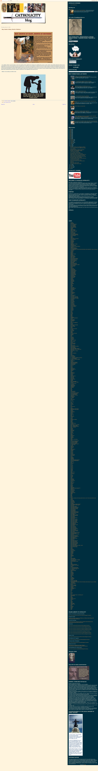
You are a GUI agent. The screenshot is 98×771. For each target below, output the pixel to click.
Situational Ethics (73, 560)
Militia (71, 421)
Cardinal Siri (72, 277)
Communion (72, 295)
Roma (71, 496)
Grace (72, 367)
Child (71, 284)
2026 (70, 129)
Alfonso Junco (73, 230)
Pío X (71, 464)
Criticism (72, 310)
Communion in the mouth (74, 297)
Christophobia (73, 289)
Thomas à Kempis (73, 585)
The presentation (73, 583)
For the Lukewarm (73, 148)
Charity (72, 282)
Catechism (72, 279)
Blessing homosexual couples (75, 264)
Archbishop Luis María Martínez (75, 246)
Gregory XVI (72, 368)
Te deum (72, 577)
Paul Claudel (72, 455)
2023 (70, 132)
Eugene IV (72, 337)
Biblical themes (73, 256)
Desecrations (73, 319)
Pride (71, 477)
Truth (71, 590)
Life (71, 402)
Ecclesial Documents (74, 328)
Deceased (72, 317)
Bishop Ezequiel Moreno (74, 258)
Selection (72, 555)
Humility (72, 379)
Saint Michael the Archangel (75, 533)
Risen (71, 494)
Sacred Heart (73, 501)
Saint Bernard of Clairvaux (75, 511)
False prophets (73, 341)
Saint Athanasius (73, 509)
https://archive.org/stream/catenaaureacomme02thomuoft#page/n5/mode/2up (80, 628)
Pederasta (72, 458)
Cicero (72, 291)
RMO (71, 495)
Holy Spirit (72, 377)
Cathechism (72, 280)
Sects (71, 554)
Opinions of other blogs (74, 439)
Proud (71, 481)
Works (72, 607)
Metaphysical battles (74, 419)
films (71, 353)
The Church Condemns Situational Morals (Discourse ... (78, 158)
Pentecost (72, 461)
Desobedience (73, 320)
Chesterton (72, 283)
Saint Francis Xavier (74, 521)
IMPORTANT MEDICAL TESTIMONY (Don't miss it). (83, 86)
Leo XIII (72, 400)
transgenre (72, 588)
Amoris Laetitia (73, 233)
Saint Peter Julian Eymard (75, 536)
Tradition (72, 587)
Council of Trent (73, 306)
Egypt (71, 331)
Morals (72, 429)
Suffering (72, 572)
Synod (72, 574)
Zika (71, 609)
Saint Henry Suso (73, 523)
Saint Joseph (73, 531)
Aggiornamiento (73, 229)
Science (72, 553)
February (72, 166)
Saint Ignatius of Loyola (74, 524)
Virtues (72, 604)
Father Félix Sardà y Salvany (75, 348)
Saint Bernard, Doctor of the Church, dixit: (76, 153)
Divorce (72, 323)
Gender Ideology (73, 363)
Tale (71, 576)
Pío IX (72, 463)
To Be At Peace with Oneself (74, 151)
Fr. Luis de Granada (74, 358)
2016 (70, 138)
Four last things (73, 356)
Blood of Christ (73, 266)
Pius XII (72, 468)
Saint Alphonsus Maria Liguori (75, 504)
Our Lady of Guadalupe (74, 441)
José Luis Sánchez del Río (75, 392)
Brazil (71, 267)
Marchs (72, 410)
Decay (72, 316)
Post (71, 474)
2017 (70, 137)
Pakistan (72, 447)
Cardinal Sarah (73, 276)
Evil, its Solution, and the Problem (75, 152)
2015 (70, 168)
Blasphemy (72, 262)
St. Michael (72, 569)
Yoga (71, 608)
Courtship (72, 308)
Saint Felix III (73, 518)
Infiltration (72, 387)
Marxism (72, 413)
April (71, 164)
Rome (71, 497)
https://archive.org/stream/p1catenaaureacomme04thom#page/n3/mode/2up (80, 632)
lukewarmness (73, 406)
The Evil (72, 579)
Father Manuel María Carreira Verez (76, 349)
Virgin (71, 602)
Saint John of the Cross (74, 530)
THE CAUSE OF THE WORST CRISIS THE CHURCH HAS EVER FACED (86, 121)
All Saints (72, 231)
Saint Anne (72, 505)
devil (71, 321)
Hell (71, 371)
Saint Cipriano (73, 516)
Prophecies (72, 479)
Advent (72, 228)
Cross (71, 311)
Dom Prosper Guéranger (74, 324)
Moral (71, 427)
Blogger (85, 764)
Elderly (72, 332)
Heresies (72, 372)
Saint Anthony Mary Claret (75, 507)
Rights (72, 493)
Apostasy (72, 242)
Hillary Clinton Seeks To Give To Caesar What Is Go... (78, 154)
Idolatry (72, 380)
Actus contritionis (73, 226)
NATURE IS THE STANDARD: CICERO (76, 150)
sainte (72, 547)
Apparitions (72, 244)
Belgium (72, 254)
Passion (72, 452)
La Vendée (72, 397)
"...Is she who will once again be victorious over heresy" (83, 81)
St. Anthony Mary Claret (74, 567)
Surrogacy (72, 573)
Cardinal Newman (73, 273)
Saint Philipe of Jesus (74, 538)
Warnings (72, 606)
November (72, 140)
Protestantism (73, 480)
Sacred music (73, 502)
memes (5, 102)
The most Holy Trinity (74, 581)
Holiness (72, 375)
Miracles (72, 422)
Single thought (73, 558)
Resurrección (73, 490)
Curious (72, 313)
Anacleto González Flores (74, 234)
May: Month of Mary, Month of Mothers (76, 157)
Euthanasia (72, 338)
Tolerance (72, 586)
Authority (72, 251)
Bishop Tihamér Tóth (74, 260)
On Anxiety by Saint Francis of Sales (75, 163)
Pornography (72, 473)
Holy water (72, 378)
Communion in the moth (74, 296)
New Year (72, 433)
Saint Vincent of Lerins (74, 546)
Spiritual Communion (74, 564)
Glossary (72, 365)
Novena (72, 436)
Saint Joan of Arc (73, 526)
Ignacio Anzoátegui (73, 381)
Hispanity (72, 373)
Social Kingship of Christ (74, 561)
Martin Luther (73, 411)
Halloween (72, 369)
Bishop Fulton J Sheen (74, 259)
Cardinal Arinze (73, 269)
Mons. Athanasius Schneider (75, 424)
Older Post (64, 104)
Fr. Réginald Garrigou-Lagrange (75, 359)
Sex (71, 556)
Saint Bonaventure (73, 513)
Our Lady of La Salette (74, 442)
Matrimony (72, 414)
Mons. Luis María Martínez (75, 426)
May (71, 415)
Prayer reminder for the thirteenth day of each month (78, 156)
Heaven (72, 370)
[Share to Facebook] (13, 100)
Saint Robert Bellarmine (74, 540)
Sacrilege (72, 503)
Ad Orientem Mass (73, 227)
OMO (71, 438)
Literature (72, 404)
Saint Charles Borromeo (74, 515)
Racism (72, 485)
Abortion (72, 222)
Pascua (72, 451)
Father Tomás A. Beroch (74, 350)
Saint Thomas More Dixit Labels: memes (77, 545)
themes (72, 584)
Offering (72, 437)
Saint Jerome (73, 525)
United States (73, 595)
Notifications (72, 435)
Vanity (72, 597)
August (72, 143)
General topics (73, 364)
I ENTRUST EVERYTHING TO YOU (80, 91)
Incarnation (72, 384)
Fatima (72, 351)
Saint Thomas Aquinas (74, 543)
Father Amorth (73, 345)
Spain (71, 563)
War (71, 605)
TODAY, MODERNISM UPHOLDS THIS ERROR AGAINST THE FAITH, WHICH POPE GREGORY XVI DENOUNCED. (85, 116)
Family (72, 342)
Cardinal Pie (72, 275)
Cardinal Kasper (73, 271)
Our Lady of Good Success (75, 440)
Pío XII (72, 465)
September (72, 142)
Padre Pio (72, 446)
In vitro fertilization (73, 383)
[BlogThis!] (12, 100)
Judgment (72, 395)
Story (71, 571)
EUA (71, 336)
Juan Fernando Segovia (74, 393)
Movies (72, 431)
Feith (71, 352)
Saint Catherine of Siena (74, 514)
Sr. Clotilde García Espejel (75, 565)
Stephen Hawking (73, 570)
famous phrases (73, 343)
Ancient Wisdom (73, 235)
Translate (75, 42)
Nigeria (72, 434)
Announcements (73, 239)
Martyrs (72, 412)
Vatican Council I (73, 598)
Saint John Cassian (74, 527)
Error (71, 335)
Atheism (72, 250)
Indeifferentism (73, 385)
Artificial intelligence (74, 247)
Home (34, 104)
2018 (70, 136)
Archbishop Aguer (73, 245)
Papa (71, 448)
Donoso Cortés (73, 326)
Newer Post (3, 104)
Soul (71, 562)
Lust (71, 407)
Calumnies (72, 268)
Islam (71, 389)
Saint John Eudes (73, 529)
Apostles (72, 243)
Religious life (73, 489)
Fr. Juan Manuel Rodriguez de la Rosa (76, 357)
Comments (71, 62)
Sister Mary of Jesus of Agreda (75, 559)
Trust (71, 589)
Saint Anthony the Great (74, 508)
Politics (72, 470)
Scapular (72, 552)
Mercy (72, 418)
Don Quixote (72, 325)
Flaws (71, 354)
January (72, 167)
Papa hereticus (73, 449)
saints (72, 548)
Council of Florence (73, 305)
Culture (72, 312)
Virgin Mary (7, 102)
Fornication (72, 355)
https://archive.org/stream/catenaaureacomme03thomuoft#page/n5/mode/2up (80, 629)
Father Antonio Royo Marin (75, 346)
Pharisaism (72, 161)
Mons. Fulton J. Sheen (74, 425)
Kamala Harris (73, 396)
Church (72, 290)
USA (71, 596)
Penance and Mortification (74, 460)
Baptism (72, 253)
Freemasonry (73, 360)
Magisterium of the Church (75, 408)
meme (72, 417)
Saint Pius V (72, 539)
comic (72, 294)
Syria (71, 575)
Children (72, 285)
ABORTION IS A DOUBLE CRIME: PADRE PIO (82, 111)
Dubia (71, 327)
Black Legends (73, 261)
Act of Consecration (74, 224)
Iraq (71, 388)
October (72, 141)
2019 (70, 135)
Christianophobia (73, 288)
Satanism (72, 551)
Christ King (72, 287)
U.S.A (72, 592)
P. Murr (72, 445)
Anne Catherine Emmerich (75, 238)
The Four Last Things (74, 580)
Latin (71, 398)
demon (72, 318)
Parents (72, 450)
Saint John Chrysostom (74, 528)
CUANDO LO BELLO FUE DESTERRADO (79, 10)
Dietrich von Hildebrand (74, 322)
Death (71, 315)
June (71, 145)
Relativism (72, 488)
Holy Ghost (72, 376)
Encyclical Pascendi (74, 333)
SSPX (72, 566)
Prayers (72, 476)
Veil (71, 600)
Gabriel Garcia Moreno (74, 362)
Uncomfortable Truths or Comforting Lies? (77, 594)
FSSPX (72, 361)
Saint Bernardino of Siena (74, 512)
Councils (72, 307)
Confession (72, 300)
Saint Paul (72, 534)
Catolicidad (71, 9)
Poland (72, 469)
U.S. (71, 591)
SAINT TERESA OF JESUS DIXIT (80, 106)
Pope (71, 471)
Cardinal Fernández (73, 270)
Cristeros (72, 309)
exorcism (72, 339)
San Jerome (72, 549)
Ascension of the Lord (74, 248)
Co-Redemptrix (73, 292)
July (71, 144)
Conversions (72, 303)
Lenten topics (73, 399)
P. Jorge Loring (73, 444)
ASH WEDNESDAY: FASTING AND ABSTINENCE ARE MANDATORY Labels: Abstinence (84, 249)
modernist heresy (73, 423)
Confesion (72, 299)
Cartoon (72, 278)
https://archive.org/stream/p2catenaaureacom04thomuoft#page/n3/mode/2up (80, 633)
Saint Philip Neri (73, 537)
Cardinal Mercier (73, 272)
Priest (71, 478)
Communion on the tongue (75, 298)
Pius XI (72, 467)
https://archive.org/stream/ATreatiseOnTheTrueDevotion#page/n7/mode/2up (80, 615)
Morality (72, 428)
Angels (72, 236)
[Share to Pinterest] (14, 100)
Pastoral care (73, 454)
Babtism (72, 252)
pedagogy (72, 457)
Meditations (72, 416)
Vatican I (72, 599)
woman (10, 102)
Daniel (72, 314)
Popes (72, 472)
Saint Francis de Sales (74, 519)
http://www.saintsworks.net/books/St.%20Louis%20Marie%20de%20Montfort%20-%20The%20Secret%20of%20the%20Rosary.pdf (81, 622)
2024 (70, 131)
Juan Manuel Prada (73, 394)
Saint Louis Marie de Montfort (75, 532)
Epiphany (72, 334)
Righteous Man (73, 492)
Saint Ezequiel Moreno (74, 517)
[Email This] (11, 100)
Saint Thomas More (74, 544)
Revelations (72, 491)
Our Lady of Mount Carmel (75, 443)
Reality (72, 486)
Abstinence (72, 223)
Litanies (72, 403)
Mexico (72, 420)
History (72, 374)
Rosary (72, 499)
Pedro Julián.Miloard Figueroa (75, 459)
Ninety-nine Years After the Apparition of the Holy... (77, 155)
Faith (71, 340)
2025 (70, 130)
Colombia (72, 293)
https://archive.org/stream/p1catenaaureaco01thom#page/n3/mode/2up (79, 625)
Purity (71, 484)
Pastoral (72, 453)
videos (72, 601)
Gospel (72, 366)
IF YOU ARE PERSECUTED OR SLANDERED (82, 96)
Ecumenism (72, 330)
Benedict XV (72, 255)
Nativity (72, 432)
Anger (71, 237)
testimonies (72, 578)
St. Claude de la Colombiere (75, 568)
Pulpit (71, 482)
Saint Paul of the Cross (74, 535)
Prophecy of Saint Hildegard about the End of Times (82, 76)
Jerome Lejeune (73, 391)
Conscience (72, 301)
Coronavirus (72, 304)
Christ (71, 286)
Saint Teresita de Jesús (74, 542)
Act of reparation (73, 225)
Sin (71, 557)
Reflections (72, 487)
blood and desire (73, 265)
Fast (71, 344)
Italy (71, 390)
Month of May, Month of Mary (74, 162)
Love (71, 405)
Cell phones (72, 281)
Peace (72, 456)
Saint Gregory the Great (74, 522)
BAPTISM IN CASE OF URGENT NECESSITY (77, 149)
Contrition (72, 302)
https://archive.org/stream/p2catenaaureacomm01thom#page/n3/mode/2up (80, 626)
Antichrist (72, 240)
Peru (71, 462)
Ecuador (72, 329)
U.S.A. (72, 593)
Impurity (72, 382)
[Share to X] (12, 100)
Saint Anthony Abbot (74, 506)
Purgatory (72, 483)
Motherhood (72, 430)
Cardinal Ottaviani (73, 274)
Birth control (72, 257)
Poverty (72, 475)
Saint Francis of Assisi (74, 520)
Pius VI (72, 466)
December (72, 139)
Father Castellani (73, 347)
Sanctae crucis (73, 550)
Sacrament (72, 500)
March (72, 165)
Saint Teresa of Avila (74, 541)
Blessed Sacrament (74, 263)
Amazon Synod (73, 232)
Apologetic (72, 241)
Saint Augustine (73, 510)
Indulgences (72, 386)
